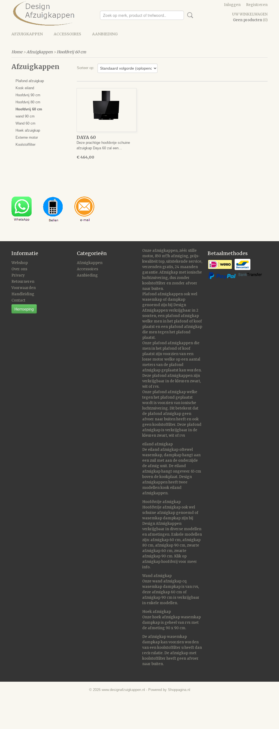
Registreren (257, 4)
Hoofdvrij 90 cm (28, 95)
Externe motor (27, 137)
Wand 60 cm (25, 123)
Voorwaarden (23, 288)
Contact (18, 300)
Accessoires (67, 34)
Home (16, 51)
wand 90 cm (25, 116)
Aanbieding (105, 34)
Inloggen (232, 4)
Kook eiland (25, 88)
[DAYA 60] (106, 110)
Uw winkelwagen (250, 14)
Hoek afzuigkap (28, 130)
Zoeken (189, 15)
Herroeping (24, 309)
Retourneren (22, 281)
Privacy (18, 275)
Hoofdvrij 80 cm (28, 102)
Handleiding (22, 294)
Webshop (19, 262)
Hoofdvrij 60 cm (71, 51)
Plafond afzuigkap (30, 81)
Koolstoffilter (25, 144)
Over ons (19, 269)
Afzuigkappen (27, 34)
